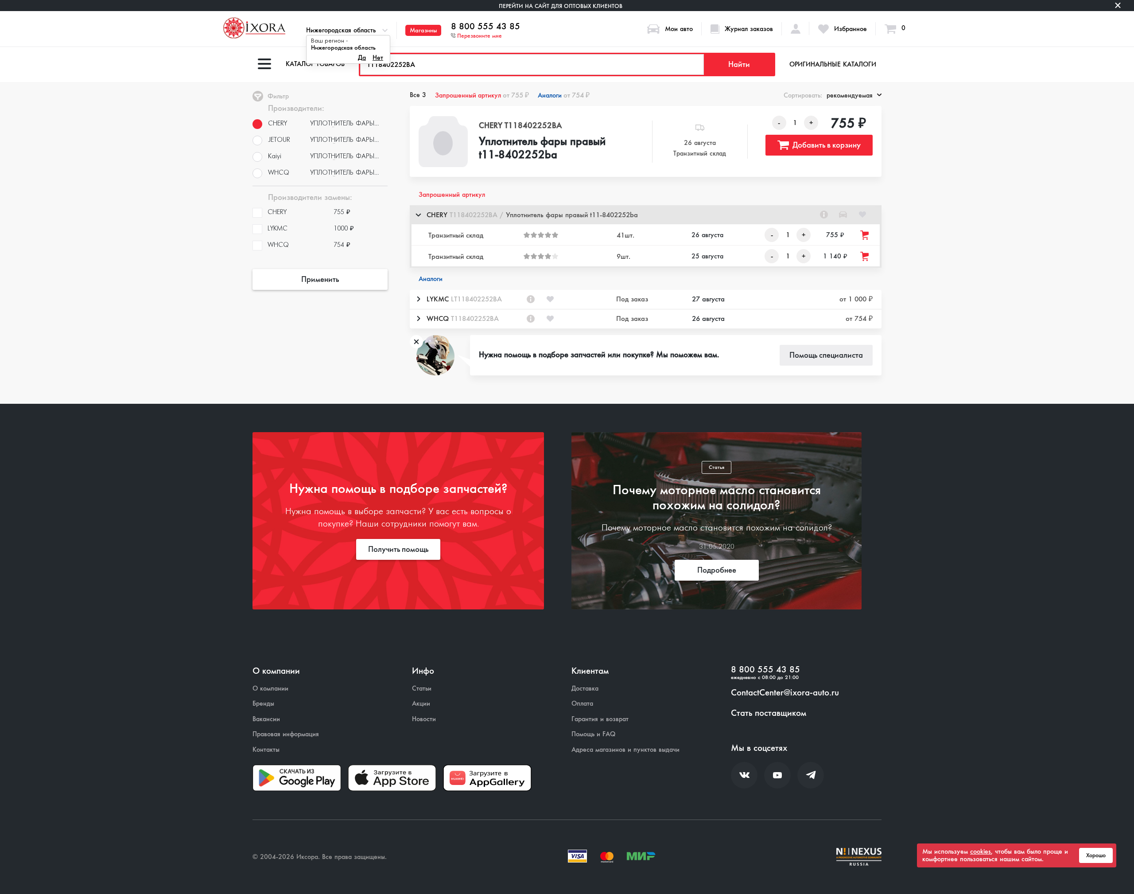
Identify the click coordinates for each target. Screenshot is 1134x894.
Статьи (421, 688)
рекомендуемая (850, 95)
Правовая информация (285, 734)
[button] (646, 214)
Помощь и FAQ (593, 734)
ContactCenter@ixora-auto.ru (785, 692)
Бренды (263, 703)
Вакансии (266, 719)
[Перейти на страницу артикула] (824, 215)
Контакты (266, 749)
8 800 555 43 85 (485, 26)
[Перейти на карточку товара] (443, 141)
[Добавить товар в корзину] (865, 235)
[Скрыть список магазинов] (418, 214)
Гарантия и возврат (600, 719)
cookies (980, 851)
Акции (421, 703)
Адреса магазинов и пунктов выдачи (625, 749)
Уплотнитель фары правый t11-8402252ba (542, 148)
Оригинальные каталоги (832, 64)
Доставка (584, 688)
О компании (270, 688)
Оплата (582, 703)
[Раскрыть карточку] (418, 299)
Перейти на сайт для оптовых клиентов (560, 6)
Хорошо (1096, 855)
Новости (424, 719)
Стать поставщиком (768, 713)
